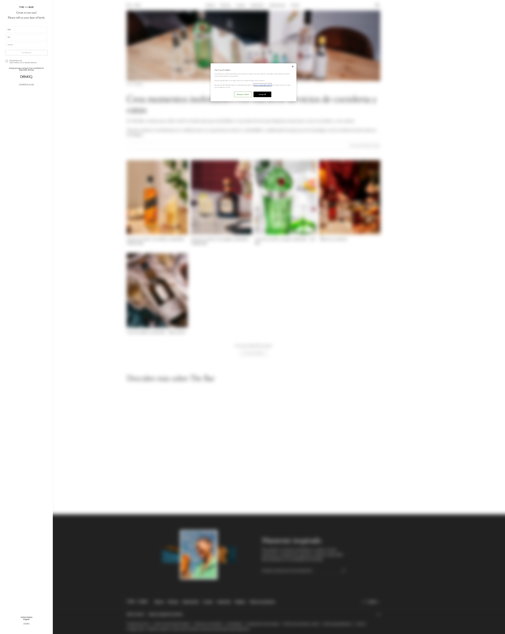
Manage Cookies (243, 94)
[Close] (293, 66)
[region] (253, 82)
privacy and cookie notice (262, 85)
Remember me (16, 60)
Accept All (262, 94)
